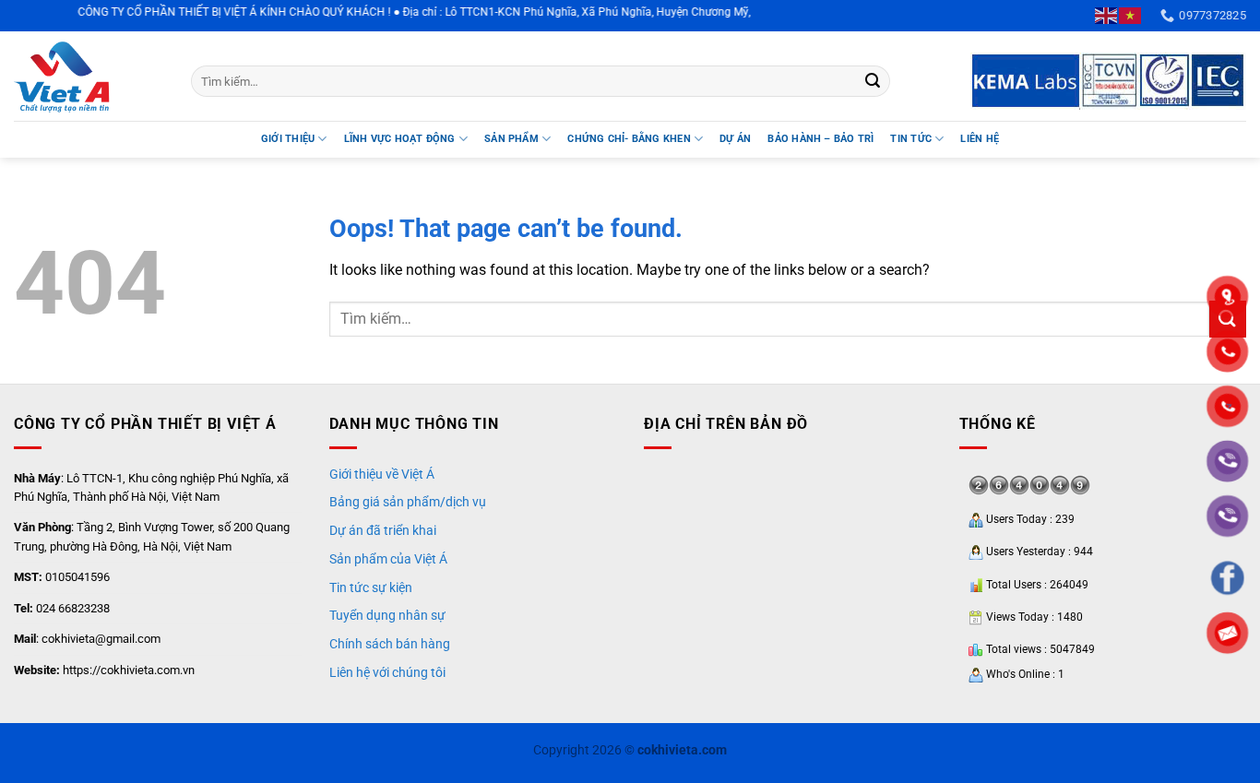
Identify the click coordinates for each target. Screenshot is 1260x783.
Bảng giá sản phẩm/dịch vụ (407, 501)
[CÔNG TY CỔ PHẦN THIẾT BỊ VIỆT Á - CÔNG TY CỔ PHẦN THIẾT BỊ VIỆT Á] (88, 76)
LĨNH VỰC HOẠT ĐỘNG (400, 139)
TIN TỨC (911, 139)
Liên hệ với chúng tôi (387, 672)
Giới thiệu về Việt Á (381, 474)
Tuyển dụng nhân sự (387, 615)
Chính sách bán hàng (389, 643)
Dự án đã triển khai (382, 530)
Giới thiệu (288, 139)
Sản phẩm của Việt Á (388, 559)
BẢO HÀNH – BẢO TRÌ (820, 139)
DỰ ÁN (735, 139)
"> (1227, 406)
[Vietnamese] (1131, 14)
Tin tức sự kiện (370, 587)
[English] (1107, 14)
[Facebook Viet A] (1227, 578)
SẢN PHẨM (511, 139)
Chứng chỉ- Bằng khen (628, 139)
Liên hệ (979, 139)
